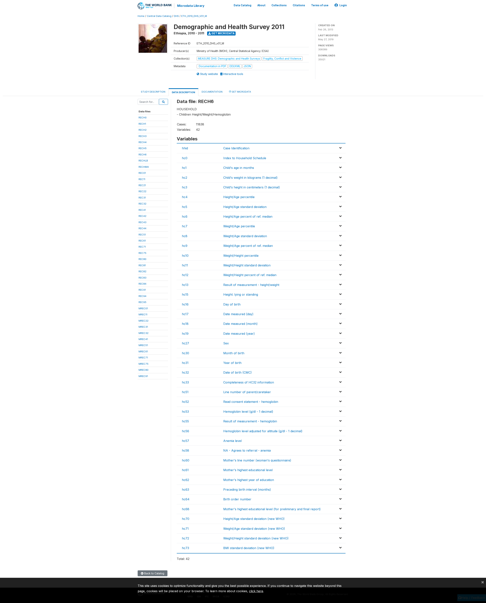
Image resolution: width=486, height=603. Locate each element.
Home (141, 16)
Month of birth (233, 353)
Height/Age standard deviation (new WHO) (254, 519)
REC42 (142, 215)
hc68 (185, 509)
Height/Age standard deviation (245, 207)
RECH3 (143, 136)
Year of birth (232, 363)
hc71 (185, 529)
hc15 (185, 294)
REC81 (142, 265)
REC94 (142, 296)
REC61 (142, 240)
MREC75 (143, 363)
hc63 (185, 489)
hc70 (185, 519)
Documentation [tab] (212, 91)
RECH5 (143, 148)
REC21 (142, 185)
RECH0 (143, 117)
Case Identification (236, 148)
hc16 (185, 304)
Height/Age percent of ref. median (247, 216)
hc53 (185, 411)
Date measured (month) (240, 324)
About (261, 5)
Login (343, 5)
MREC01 (143, 308)
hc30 (185, 353)
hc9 (184, 246)
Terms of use (319, 5)
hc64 (185, 499)
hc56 (185, 431)
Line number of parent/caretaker (247, 392)
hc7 (184, 226)
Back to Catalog (154, 573)
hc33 (185, 382)
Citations (299, 5)
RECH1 (142, 123)
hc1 (184, 168)
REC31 (142, 197)
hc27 (185, 343)
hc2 (184, 177)
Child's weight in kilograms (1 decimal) (250, 177)
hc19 (185, 333)
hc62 (185, 480)
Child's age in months (238, 168)
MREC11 (143, 314)
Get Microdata (223, 33)
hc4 (185, 197)
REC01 (142, 172)
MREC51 (143, 345)
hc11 (185, 265)
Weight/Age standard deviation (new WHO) (254, 529)
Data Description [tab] (183, 92)
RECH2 (143, 129)
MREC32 (143, 333)
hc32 (185, 372)
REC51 (142, 234)
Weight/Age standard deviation (245, 236)
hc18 (185, 324)
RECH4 (143, 142)
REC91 (142, 289)
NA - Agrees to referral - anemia (247, 450)
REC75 (142, 252)
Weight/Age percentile (239, 226)
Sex (226, 343)
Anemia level (232, 441)
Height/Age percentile (239, 197)
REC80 (142, 259)
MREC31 (143, 326)
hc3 (184, 187)
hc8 (184, 236)
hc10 (185, 255)
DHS (176, 16)
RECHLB (143, 160)
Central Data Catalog (159, 16)
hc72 (185, 538)
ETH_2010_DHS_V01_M (194, 16)
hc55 (185, 421)
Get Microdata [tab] (241, 91)
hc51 (185, 392)
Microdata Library (190, 6)
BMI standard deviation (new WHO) (248, 548)
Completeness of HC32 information (248, 382)
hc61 (185, 470)
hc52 (185, 402)
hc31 (185, 363)
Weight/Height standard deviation (247, 265)
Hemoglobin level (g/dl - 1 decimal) (248, 411)
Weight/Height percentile (241, 255)
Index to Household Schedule (244, 158)
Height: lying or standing (240, 294)
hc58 (185, 450)
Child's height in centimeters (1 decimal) (251, 187)
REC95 (142, 302)
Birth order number (237, 499)
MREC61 (143, 351)
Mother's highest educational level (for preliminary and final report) (272, 509)
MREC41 (143, 339)
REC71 (142, 246)
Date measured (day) (238, 314)
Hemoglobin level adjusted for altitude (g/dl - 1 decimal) (262, 431)
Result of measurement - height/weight (251, 285)
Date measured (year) (239, 333)
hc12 (185, 275)
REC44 (142, 228)
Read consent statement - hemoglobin (250, 402)
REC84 (142, 283)
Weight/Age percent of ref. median (248, 246)
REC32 (142, 203)
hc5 (184, 207)
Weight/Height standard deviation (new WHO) (256, 538)
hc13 (185, 285)
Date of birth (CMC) (237, 372)
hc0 (184, 158)
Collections (279, 5)
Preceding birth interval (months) (247, 489)
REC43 (142, 222)
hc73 (185, 548)
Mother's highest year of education (248, 480)
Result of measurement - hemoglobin (250, 421)
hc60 (185, 460)
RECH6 (143, 154)
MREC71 (143, 357)
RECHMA (144, 166)
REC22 (142, 191)
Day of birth (232, 304)
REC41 (142, 209)
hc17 (185, 314)
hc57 (185, 441)
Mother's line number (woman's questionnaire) (257, 460)
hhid (185, 148)
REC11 (142, 179)
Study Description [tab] (153, 91)
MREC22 (143, 320)
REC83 (142, 277)
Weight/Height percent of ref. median (249, 275)
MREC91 (143, 376)
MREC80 (143, 369)
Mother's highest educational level (248, 470)
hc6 (184, 216)
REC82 (142, 271)
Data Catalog (242, 5)
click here (256, 591)
